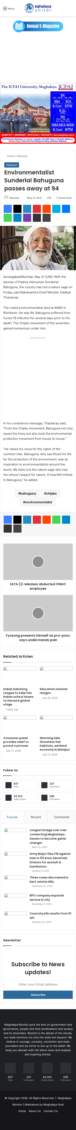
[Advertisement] (38, 57)
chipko (51, 493)
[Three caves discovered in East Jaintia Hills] (15, 883)
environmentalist (38, 502)
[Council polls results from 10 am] (15, 919)
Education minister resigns (54, 691)
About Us (35, 1111)
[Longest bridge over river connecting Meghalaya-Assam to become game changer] (15, 835)
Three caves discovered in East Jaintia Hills (49, 879)
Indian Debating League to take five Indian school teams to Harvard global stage (18, 696)
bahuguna (28, 493)
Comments (62, 817)
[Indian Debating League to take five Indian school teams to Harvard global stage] (19, 676)
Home (10, 156)
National (22, 156)
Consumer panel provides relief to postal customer (16, 742)
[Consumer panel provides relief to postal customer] (19, 725)
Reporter (14, 197)
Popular (12, 817)
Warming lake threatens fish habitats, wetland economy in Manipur (55, 744)
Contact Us (51, 1111)
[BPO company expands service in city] (15, 901)
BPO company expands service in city (47, 897)
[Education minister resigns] (56, 676)
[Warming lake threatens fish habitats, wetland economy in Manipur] (56, 725)
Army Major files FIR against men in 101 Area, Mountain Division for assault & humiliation (50, 860)
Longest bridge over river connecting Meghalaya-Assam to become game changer (48, 836)
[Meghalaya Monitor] (38, 8)
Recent (36, 817)
